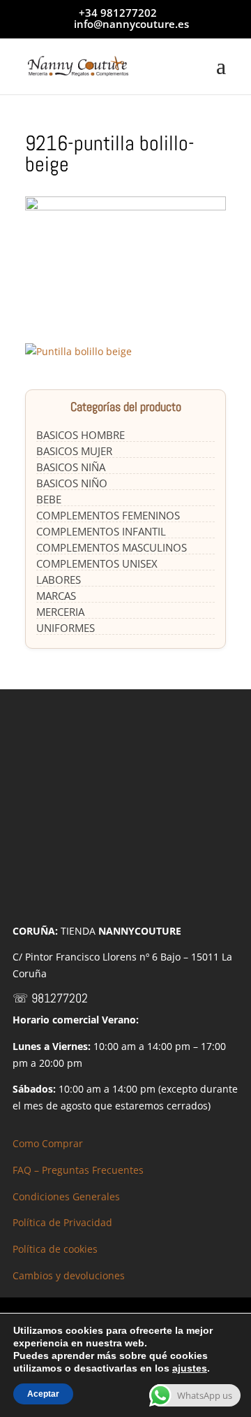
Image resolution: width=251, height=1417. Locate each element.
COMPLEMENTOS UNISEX (97, 563)
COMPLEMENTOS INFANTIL (101, 531)
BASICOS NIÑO (71, 483)
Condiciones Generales (66, 1196)
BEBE (48, 499)
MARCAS (56, 595)
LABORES (58, 579)
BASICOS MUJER (74, 451)
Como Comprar (48, 1143)
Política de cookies (55, 1249)
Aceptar (43, 1394)
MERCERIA (60, 611)
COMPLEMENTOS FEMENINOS (108, 515)
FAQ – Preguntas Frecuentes (78, 1170)
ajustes (189, 1368)
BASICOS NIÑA (70, 467)
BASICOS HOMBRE (80, 435)
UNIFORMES (65, 627)
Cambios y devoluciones (69, 1275)
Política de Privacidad (62, 1222)
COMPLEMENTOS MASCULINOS (111, 547)
